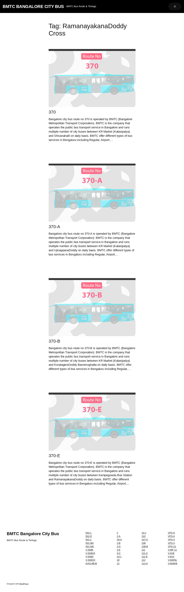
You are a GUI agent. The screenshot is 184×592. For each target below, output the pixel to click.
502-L (89, 533)
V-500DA (90, 553)
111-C (145, 553)
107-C (145, 539)
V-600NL (172, 560)
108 (144, 543)
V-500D (89, 556)
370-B (54, 341)
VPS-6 (171, 536)
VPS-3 (171, 543)
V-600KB (172, 563)
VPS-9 (171, 533)
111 (143, 550)
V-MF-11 (172, 550)
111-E (145, 556)
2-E (119, 550)
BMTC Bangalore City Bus (33, 6)
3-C (119, 553)
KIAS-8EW (91, 563)
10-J (119, 556)
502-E (89, 536)
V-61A (171, 556)
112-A (145, 563)
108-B (145, 546)
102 (144, 536)
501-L (89, 539)
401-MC (90, 546)
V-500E (89, 550)
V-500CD (90, 560)
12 (118, 563)
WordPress (23, 584)
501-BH (90, 543)
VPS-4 (171, 539)
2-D (119, 546)
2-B (119, 543)
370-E (54, 455)
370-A (54, 226)
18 (118, 560)
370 (52, 112)
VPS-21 (172, 546)
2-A (119, 536)
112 (143, 560)
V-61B (171, 553)
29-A (119, 539)
